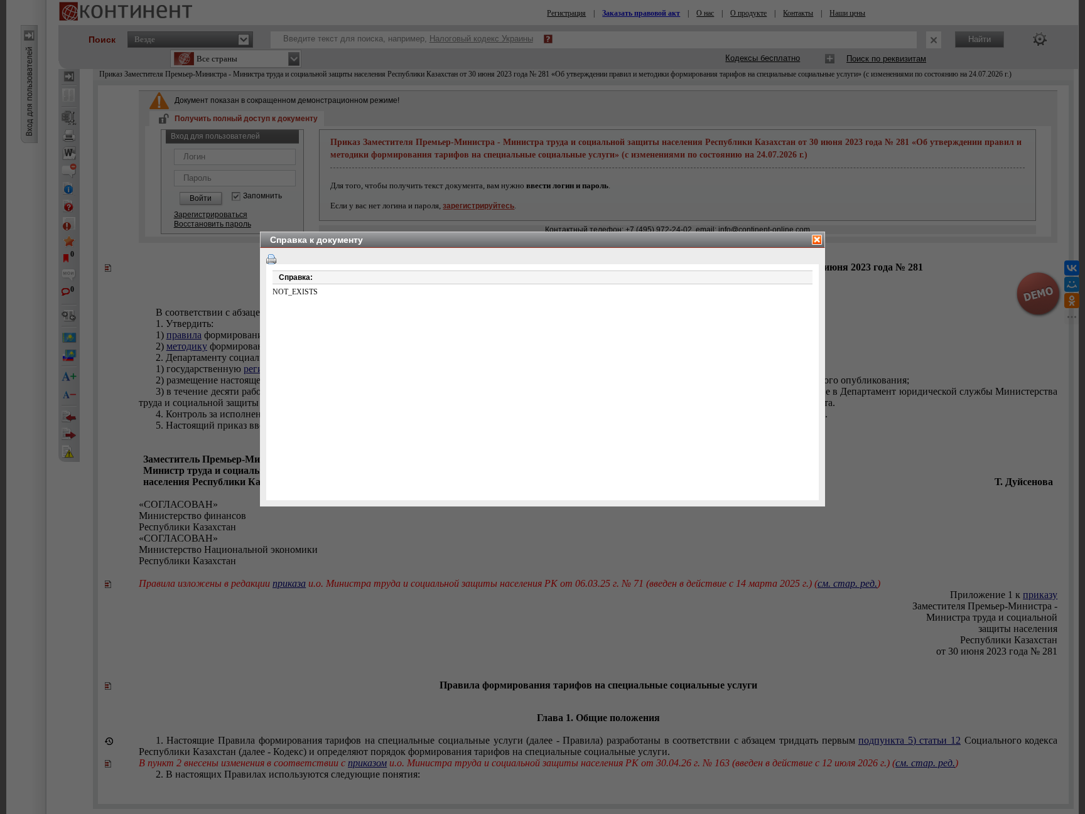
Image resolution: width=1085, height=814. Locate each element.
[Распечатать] (271, 259)
